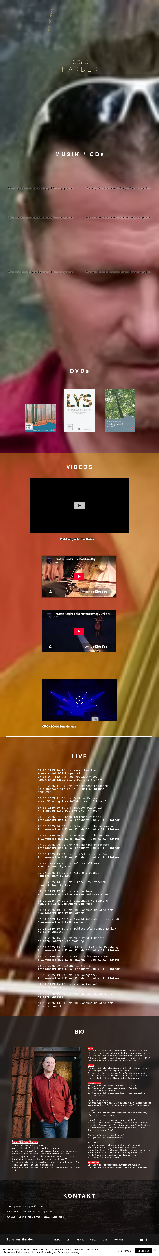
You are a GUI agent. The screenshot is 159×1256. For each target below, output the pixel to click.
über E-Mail (26, 1217)
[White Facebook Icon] (146, 1239)
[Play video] (79, 700)
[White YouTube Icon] (141, 1239)
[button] (125, 530)
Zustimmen (143, 1250)
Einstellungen (124, 1250)
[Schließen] (155, 1251)
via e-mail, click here (50, 1217)
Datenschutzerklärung (68, 1252)
